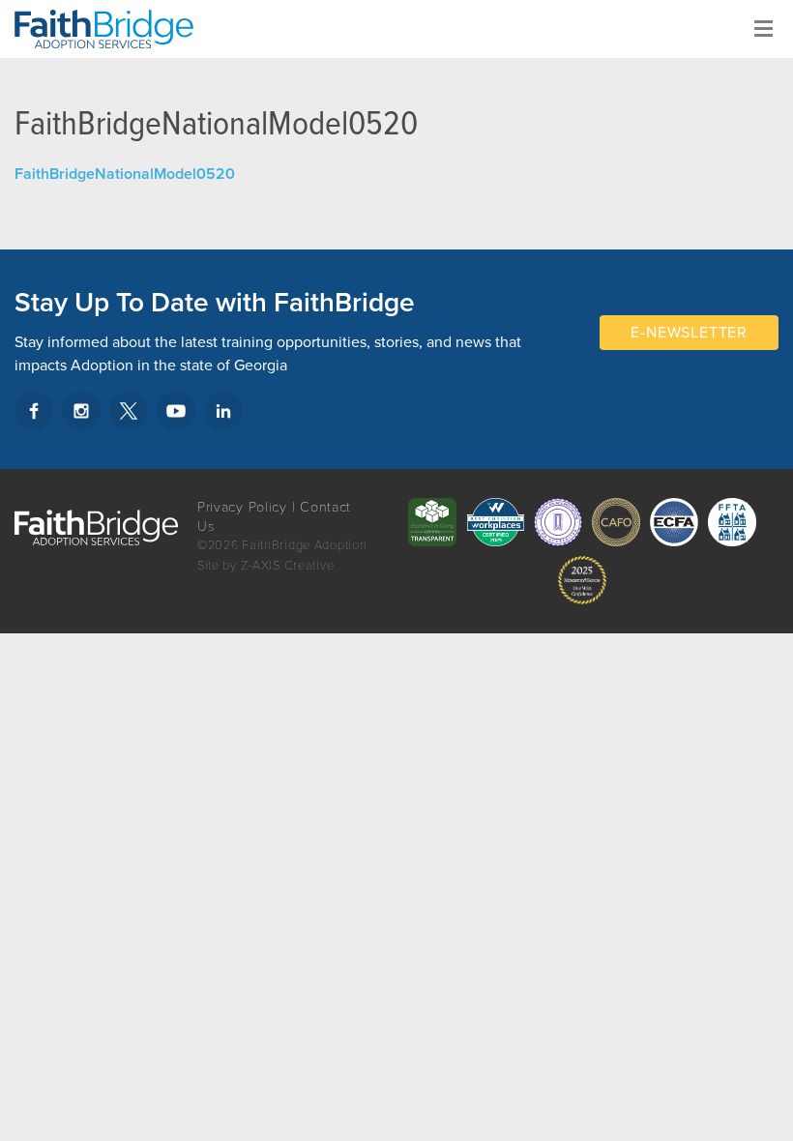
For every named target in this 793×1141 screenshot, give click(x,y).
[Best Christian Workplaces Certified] (495, 522)
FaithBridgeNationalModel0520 (125, 174)
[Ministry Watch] (582, 580)
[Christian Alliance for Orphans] (616, 522)
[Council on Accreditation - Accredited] (558, 522)
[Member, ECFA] (674, 522)
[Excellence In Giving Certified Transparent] (432, 522)
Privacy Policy (242, 507)
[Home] (111, 29)
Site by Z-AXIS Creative (266, 565)
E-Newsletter (689, 332)
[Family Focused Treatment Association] (732, 522)
